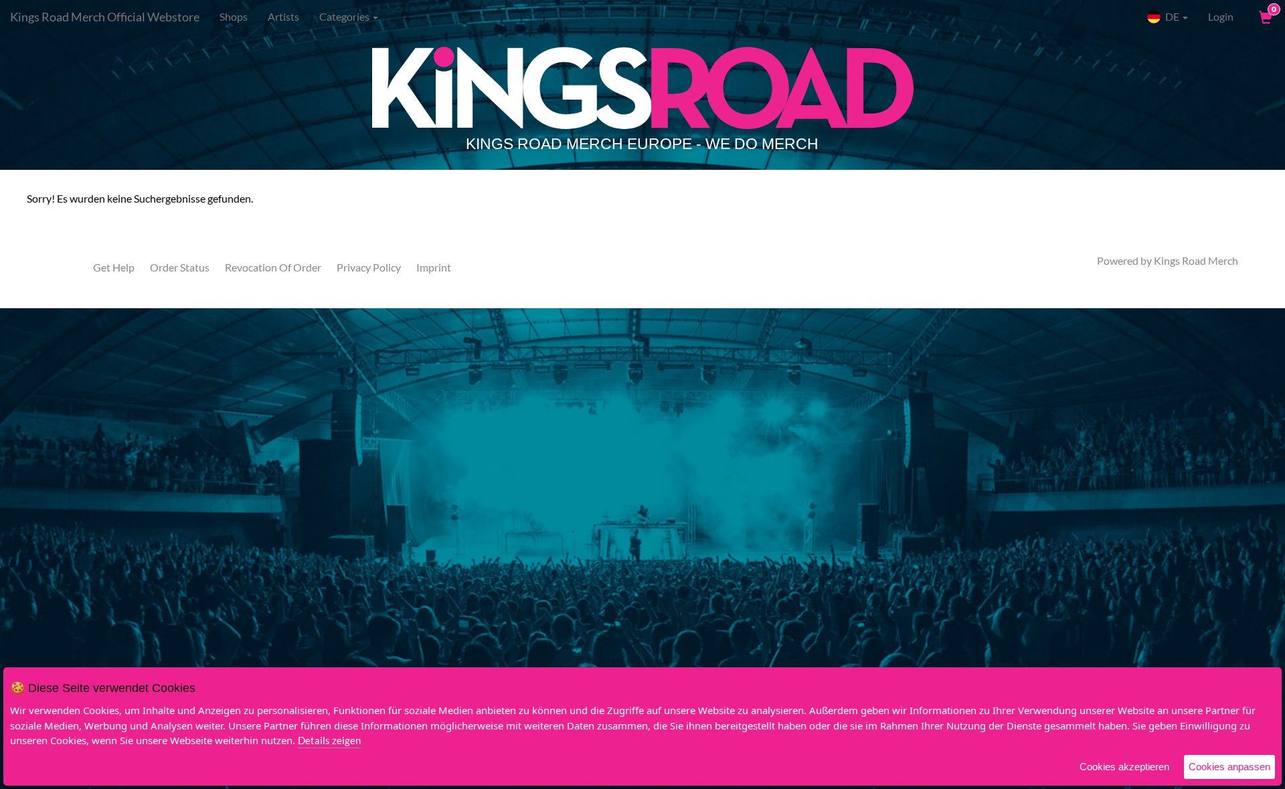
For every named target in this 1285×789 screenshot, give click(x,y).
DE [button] (1172, 16)
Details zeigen (329, 740)
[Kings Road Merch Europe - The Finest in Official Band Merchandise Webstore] (642, 101)
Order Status (179, 267)
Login (1220, 16)
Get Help (114, 267)
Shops (234, 16)
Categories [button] (345, 16)
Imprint (433, 267)
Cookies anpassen (1229, 766)
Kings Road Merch (1196, 260)
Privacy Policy (369, 267)
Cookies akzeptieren (1124, 766)
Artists (283, 16)
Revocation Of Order (273, 267)
